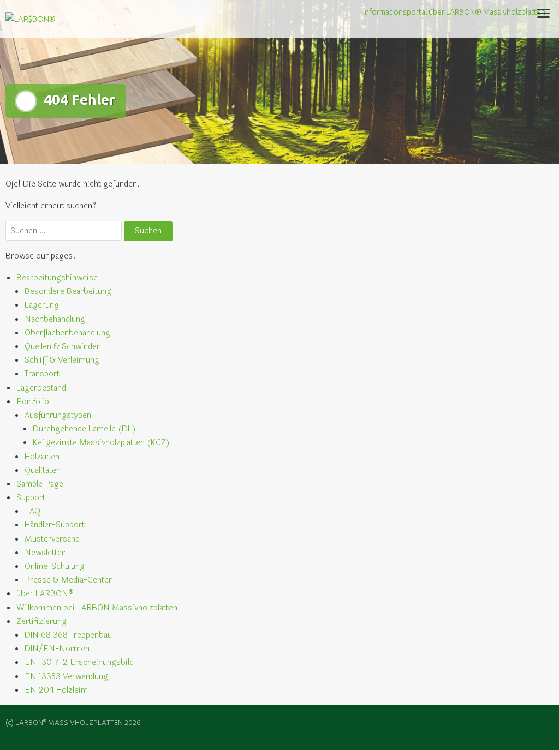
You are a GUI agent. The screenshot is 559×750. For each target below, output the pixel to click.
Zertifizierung (41, 621)
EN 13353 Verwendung (66, 676)
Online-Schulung (55, 566)
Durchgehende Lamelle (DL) (84, 429)
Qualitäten (43, 470)
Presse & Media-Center (68, 580)
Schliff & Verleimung (62, 360)
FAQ (32, 511)
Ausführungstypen (58, 415)
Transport (42, 374)
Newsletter (45, 553)
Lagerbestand (41, 388)
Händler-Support (55, 525)
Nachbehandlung (55, 319)
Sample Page (39, 484)
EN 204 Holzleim (56, 690)
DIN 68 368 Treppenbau (68, 635)
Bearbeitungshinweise (57, 278)
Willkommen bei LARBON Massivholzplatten (96, 608)
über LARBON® (45, 593)
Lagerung (42, 305)
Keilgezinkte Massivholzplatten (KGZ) (101, 442)
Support (30, 497)
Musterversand (52, 539)
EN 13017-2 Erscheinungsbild (79, 662)
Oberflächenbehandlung (67, 333)
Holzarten (42, 457)
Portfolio (32, 401)
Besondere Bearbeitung (68, 291)
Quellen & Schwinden (63, 346)
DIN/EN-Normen (57, 649)
